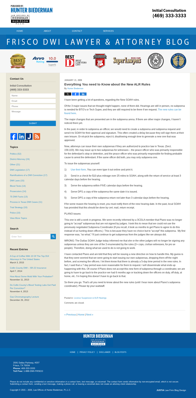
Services (108, 31)
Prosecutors (18, 191)
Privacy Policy (87, 352)
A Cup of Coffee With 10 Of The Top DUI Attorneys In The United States (29, 257)
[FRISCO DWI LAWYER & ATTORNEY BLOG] (98, 41)
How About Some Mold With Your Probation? (31, 276)
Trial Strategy (18, 207)
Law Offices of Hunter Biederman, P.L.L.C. (52, 390)
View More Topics (18, 218)
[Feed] (37, 136)
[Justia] (29, 136)
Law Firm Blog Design (171, 390)
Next (89, 314)
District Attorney (20, 159)
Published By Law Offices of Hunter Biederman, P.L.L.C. (169, 13)
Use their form (78, 169)
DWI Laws (17, 180)
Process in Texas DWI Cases (26, 202)
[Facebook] (14, 136)
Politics (15, 154)
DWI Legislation (20, 170)
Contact (77, 31)
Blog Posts (120, 352)
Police (15, 212)
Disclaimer (104, 352)
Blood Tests (18, 186)
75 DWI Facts (19, 196)
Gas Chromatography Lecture (24, 297)
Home (20, 31)
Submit (33, 123)
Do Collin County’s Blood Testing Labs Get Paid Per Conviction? (33, 286)
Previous (70, 314)
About (47, 31)
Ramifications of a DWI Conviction (28, 175)
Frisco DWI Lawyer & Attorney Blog (31, 14)
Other (15, 164)
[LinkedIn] (21, 136)
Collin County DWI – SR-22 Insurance (28, 268)
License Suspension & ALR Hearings (90, 298)
